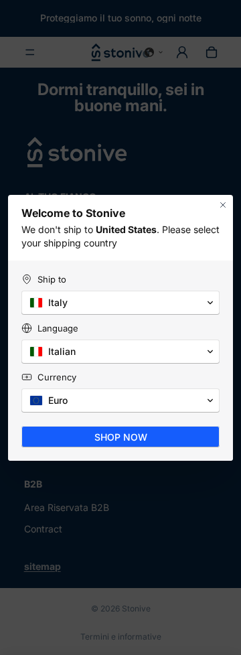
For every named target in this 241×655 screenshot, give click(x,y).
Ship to (51, 279)
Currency (56, 377)
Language (57, 328)
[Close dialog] (223, 205)
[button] (120, 303)
